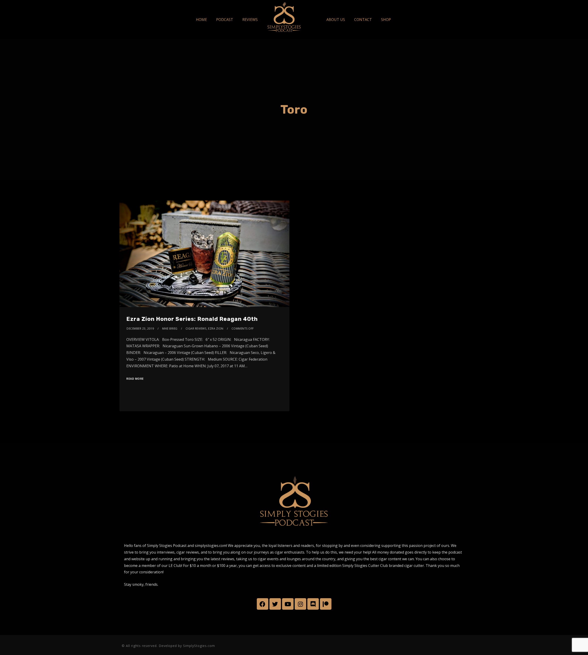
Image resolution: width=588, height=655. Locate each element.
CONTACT (363, 19)
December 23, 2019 (140, 328)
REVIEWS (250, 19)
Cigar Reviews (196, 328)
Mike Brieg (170, 328)
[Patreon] (325, 604)
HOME (201, 19)
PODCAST (224, 19)
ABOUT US (335, 19)
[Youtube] (288, 604)
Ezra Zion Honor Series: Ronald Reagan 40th (192, 319)
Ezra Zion (215, 328)
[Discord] (313, 604)
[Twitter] (275, 604)
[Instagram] (300, 604)
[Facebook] (262, 604)
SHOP (386, 19)
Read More (135, 379)
